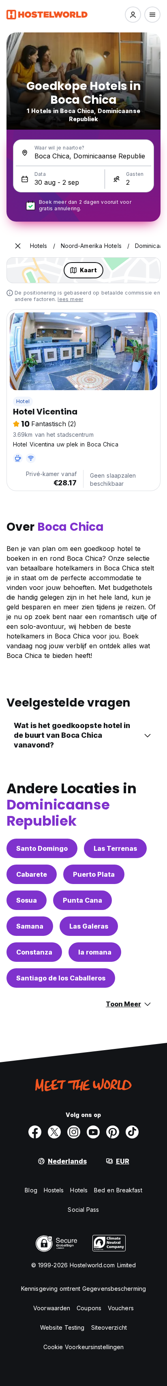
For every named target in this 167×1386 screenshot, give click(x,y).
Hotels (79, 1190)
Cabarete (31, 874)
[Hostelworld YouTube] (93, 1131)
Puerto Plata (94, 874)
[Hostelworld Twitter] (54, 1131)
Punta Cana (82, 900)
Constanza (34, 952)
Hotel (23, 401)
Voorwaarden (51, 1308)
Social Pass (83, 1209)
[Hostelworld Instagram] (73, 1131)
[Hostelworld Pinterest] (112, 1131)
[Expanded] (18, 246)
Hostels (54, 1190)
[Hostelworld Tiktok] (132, 1131)
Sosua (26, 900)
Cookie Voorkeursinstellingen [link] (83, 1346)
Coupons (89, 1308)
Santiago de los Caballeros (60, 978)
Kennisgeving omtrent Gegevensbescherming (83, 1288)
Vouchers (121, 1308)
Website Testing (62, 1327)
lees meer (70, 299)
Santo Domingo (42, 848)
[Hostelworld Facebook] (34, 1131)
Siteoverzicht (109, 1327)
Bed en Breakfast (118, 1190)
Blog (31, 1190)
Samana (29, 926)
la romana (94, 952)
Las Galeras (88, 926)
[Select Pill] (133, 14)
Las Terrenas (115, 848)
